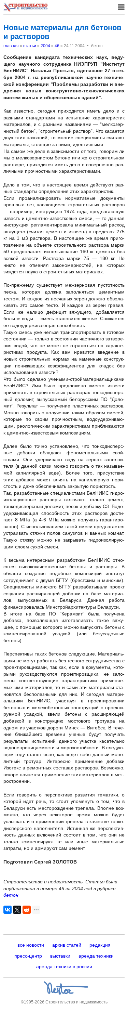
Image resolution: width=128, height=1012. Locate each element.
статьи (29, 45)
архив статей (66, 945)
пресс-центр (28, 956)
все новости (30, 945)
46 (57, 45)
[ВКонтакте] (7, 910)
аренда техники (96, 956)
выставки (60, 956)
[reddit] (27, 910)
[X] (17, 910)
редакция (100, 945)
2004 (45, 45)
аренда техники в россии (64, 966)
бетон (10, 895)
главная (11, 45)
